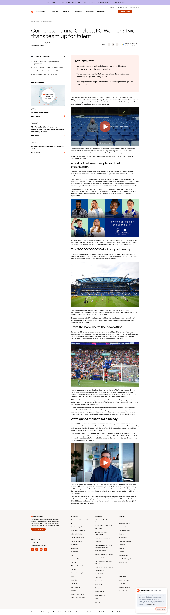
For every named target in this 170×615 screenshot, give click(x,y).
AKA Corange (127, 501)
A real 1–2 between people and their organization (46, 63)
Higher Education (100, 595)
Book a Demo (125, 12)
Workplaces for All (100, 571)
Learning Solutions (77, 559)
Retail (96, 599)
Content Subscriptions (78, 573)
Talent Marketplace (77, 541)
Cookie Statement (71, 612)
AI (71, 523)
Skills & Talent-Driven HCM (103, 526)
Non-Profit (98, 602)
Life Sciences (99, 588)
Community (133, 7)
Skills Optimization (77, 534)
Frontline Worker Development (104, 558)
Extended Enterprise (77, 566)
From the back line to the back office (46, 71)
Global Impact (123, 555)
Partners (112, 7)
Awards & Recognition (126, 559)
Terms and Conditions (87, 612)
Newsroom (122, 545)
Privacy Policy (57, 612)
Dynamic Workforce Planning (104, 554)
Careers (121, 548)
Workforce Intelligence (78, 530)
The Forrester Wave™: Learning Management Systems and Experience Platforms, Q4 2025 (47, 123)
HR (72, 555)
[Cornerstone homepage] (48, 516)
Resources (34, 21)
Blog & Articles (123, 591)
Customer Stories (124, 530)
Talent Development (77, 538)
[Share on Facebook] (109, 44)
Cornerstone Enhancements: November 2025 (48, 141)
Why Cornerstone (124, 520)
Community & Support (38, 546)
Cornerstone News (46, 21)
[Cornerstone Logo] (38, 12)
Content (73, 569)
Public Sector (99, 577)
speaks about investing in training (88, 392)
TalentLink (74, 584)
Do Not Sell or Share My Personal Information (111, 612)
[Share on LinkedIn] (113, 44)
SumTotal (74, 580)
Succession (74, 548)
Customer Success (125, 527)
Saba (72, 576)
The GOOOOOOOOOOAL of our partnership (48, 67)
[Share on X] (117, 44)
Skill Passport (75, 587)
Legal (48, 612)
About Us (121, 534)
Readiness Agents (77, 527)
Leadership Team (124, 523)
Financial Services (100, 581)
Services (73, 591)
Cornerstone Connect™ (39, 85)
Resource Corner (124, 580)
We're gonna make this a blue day (45, 74)
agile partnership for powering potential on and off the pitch (96, 149)
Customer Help (123, 7)
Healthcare (98, 584)
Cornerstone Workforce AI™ (79, 520)
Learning (73, 562)
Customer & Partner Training (104, 567)
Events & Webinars (125, 587)
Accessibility (123, 562)
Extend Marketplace (77, 598)
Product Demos (124, 584)
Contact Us (34, 542)
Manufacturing (99, 592)
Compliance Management (103, 538)
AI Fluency (98, 542)
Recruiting (74, 545)
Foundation (122, 538)
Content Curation (100, 551)
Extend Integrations (77, 594)
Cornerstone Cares (125, 541)
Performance (75, 552)
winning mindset (123, 312)
